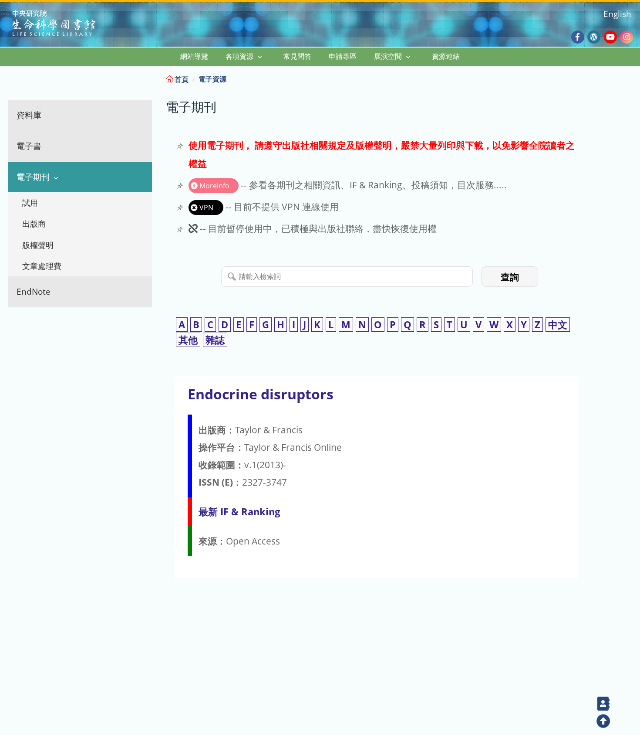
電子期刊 (33, 177)
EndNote (34, 291)
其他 (188, 340)
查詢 (510, 277)
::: (633, 78)
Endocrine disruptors (260, 394)
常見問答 (297, 56)
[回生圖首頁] (64, 24)
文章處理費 (41, 266)
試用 (30, 202)
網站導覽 (194, 56)
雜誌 (215, 340)
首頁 (181, 79)
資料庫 (29, 115)
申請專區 (343, 56)
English (617, 14)
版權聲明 (38, 245)
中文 (557, 324)
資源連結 (446, 56)
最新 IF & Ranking (239, 511)
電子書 (29, 146)
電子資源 (212, 79)
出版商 (34, 223)
